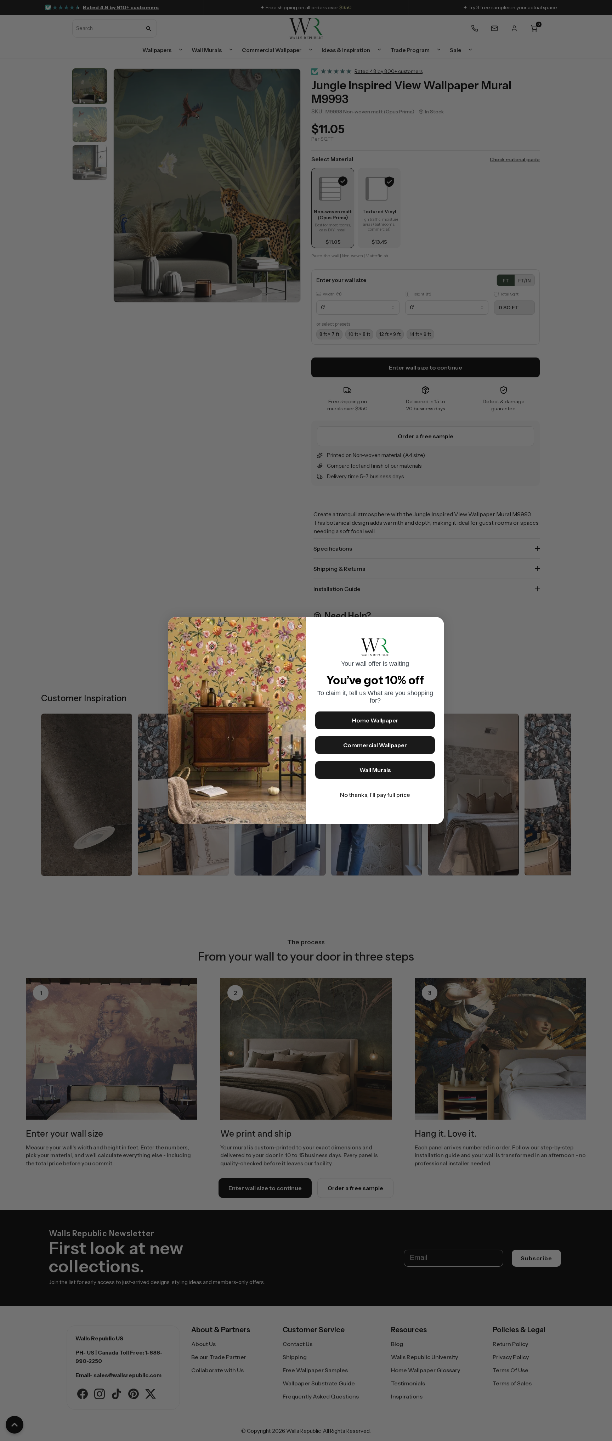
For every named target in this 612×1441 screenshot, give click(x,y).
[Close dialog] (435, 625)
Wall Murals (375, 769)
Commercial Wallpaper (375, 745)
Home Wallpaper (375, 720)
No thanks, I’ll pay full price (375, 794)
